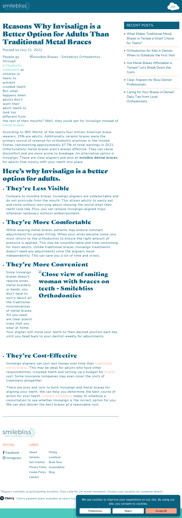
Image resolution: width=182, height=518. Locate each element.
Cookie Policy (37, 472)
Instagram (13, 458)
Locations (55, 457)
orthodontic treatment (12, 67)
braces (110, 372)
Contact (48, 396)
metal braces (13, 125)
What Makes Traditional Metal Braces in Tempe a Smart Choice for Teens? (150, 38)
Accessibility (57, 467)
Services (34, 457)
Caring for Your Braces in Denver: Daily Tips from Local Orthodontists (151, 96)
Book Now (55, 462)
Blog (52, 472)
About (33, 452)
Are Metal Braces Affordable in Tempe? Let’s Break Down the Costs (149, 67)
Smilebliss (64, 396)
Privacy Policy (37, 467)
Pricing (53, 452)
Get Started (36, 462)
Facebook (12, 452)
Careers (34, 477)
